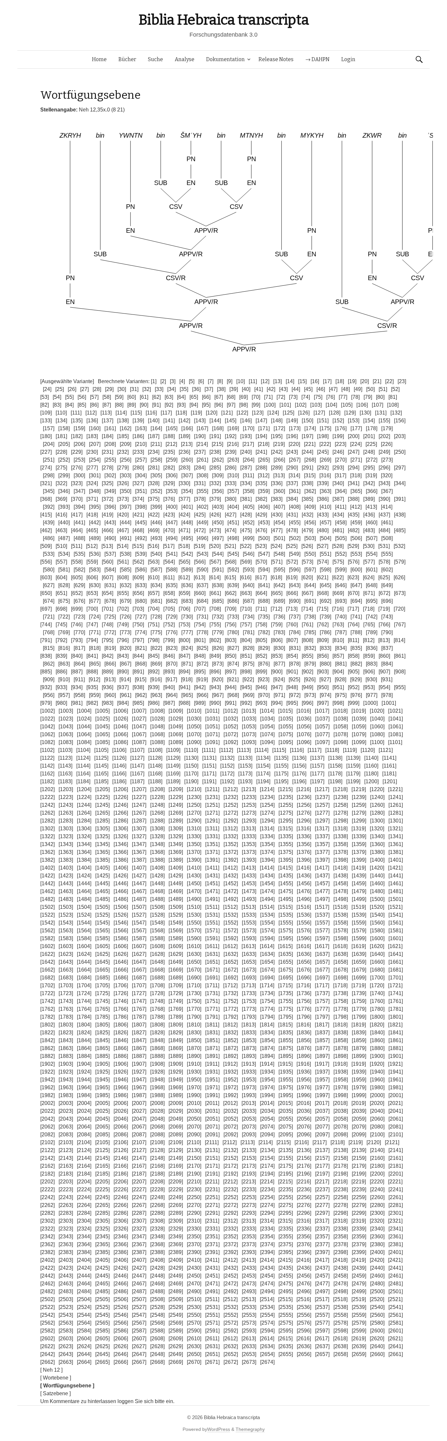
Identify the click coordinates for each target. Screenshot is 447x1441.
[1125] (101, 758)
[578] (384, 562)
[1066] (121, 734)
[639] (233, 585)
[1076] (304, 734)
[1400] (377, 860)
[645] (325, 585)
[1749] (176, 1001)
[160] (94, 428)
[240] (246, 452)
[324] (92, 483)
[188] (169, 436)
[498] (233, 538)
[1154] (263, 766)
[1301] (395, 820)
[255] (110, 460)
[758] (261, 624)
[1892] (231, 1056)
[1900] (377, 1056)
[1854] (267, 1040)
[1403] (66, 868)
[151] (323, 420)
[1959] (359, 1079)
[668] (323, 593)
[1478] (340, 891)
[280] (138, 467)
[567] (215, 562)
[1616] (303, 946)
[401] (187, 507)
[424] (184, 514)
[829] (264, 648)
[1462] (47, 891)
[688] (264, 601)
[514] (122, 546)
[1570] (194, 930)
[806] (276, 640)
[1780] (377, 1009)
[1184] (83, 781)
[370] (76, 499)
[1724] (84, 993)
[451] (233, 522)
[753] (184, 624)
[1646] (121, 962)
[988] (184, 703)
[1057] (322, 726)
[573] (307, 562)
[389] (369, 499)
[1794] (267, 1017)
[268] (310, 460)
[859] (369, 656)
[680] (141, 601)
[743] (387, 616)
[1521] (395, 907)
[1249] (176, 805)
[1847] (139, 1040)
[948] (292, 687)
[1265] (102, 813)
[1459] (359, 883)
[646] (341, 585)
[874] (233, 664)
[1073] (249, 734)
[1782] (47, 1017)
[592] (233, 569)
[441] (79, 522)
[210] (141, 444)
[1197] (317, 781)
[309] (218, 475)
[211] (156, 444)
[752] (169, 624)
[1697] (322, 977)
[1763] (66, 1009)
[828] (248, 648)
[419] (107, 514)
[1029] (176, 718)
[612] (184, 577)
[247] (353, 452)
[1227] (139, 797)
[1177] (317, 773)
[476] (261, 530)
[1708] (157, 985)
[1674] (267, 970)
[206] (79, 444)
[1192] (227, 781)
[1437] (322, 875)
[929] (356, 679)
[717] (353, 609)
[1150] (191, 766)
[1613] (248, 946)
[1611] (212, 946)
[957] (64, 695)
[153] (353, 420)
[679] (125, 601)
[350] (125, 491)
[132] (396, 412)
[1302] (47, 828)
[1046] (121, 726)
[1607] (139, 946)
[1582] (47, 938)
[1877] (322, 1048)
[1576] (304, 930)
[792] (61, 640)
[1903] (66, 1064)
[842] (107, 656)
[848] (200, 656)
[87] (106, 405)
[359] (264, 491)
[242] (276, 452)
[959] (94, 695)
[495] (187, 538)
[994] (276, 703)
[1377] (322, 852)
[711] (261, 609)
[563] (153, 562)
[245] (323, 452)
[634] (156, 585)
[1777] (322, 1009)
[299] (64, 475)
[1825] (102, 1032)
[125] (288, 412)
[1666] (121, 970)
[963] (156, 695)
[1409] (176, 868)
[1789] (176, 1017)
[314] (294, 475)
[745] (61, 624)
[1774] (267, 1009)
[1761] (395, 1001)
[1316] (303, 828)
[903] (323, 671)
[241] (261, 452)
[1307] (139, 828)
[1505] (102, 907)
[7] (210, 381)
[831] (294, 648)
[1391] (212, 860)
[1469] (176, 891)
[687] (248, 601)
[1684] (84, 977)
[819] (110, 648)
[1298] (340, 820)
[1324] (84, 836)
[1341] (395, 836)
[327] (138, 483)
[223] (340, 444)
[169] (233, 428)
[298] (48, 475)
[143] (200, 420)
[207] (94, 444)
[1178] (335, 773)
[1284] (84, 820)
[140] (153, 420)
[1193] (245, 781)
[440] (64, 522)
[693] (341, 601)
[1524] (84, 915)
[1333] (249, 836)
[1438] (340, 875)
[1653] (249, 962)
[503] (310, 538)
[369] (61, 499)
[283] (184, 467)
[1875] (285, 1048)
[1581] (395, 930)
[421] (138, 514)
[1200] (371, 781)
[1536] (304, 915)
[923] (263, 679)
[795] (107, 640)
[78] (355, 397)
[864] (79, 664)
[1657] (322, 962)
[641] (264, 585)
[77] (343, 397)
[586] (141, 569)
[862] (48, 664)
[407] (279, 507)
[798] (153, 640)
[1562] (47, 930)
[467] (123, 530)
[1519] (358, 907)
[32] (146, 389)
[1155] (281, 766)
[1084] (84, 742)
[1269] (176, 813)
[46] (320, 389)
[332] (215, 483)
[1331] (212, 836)
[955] (399, 687)
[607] (107, 577)
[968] (233, 695)
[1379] (359, 852)
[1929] (176, 1072)
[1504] (84, 907)
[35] (184, 389)
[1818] (340, 1024)
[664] (261, 593)
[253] (79, 460)
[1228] (157, 797)
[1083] (66, 742)
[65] (193, 397)
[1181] (389, 773)
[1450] (194, 883)
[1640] (377, 954)
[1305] (102, 828)
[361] (294, 491)
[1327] (139, 836)
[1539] (359, 915)
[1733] (249, 993)
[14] (290, 381)
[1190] (191, 781)
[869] (156, 664)
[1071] (212, 734)
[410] (325, 507)
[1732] (231, 993)
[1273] (249, 813)
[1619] (358, 946)
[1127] (137, 758)
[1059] (359, 726)
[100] (270, 405)
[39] (233, 389)
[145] (230, 420)
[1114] (261, 750)
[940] (169, 687)
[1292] (231, 820)
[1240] (377, 797)
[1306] (121, 828)
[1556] (304, 922)
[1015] (285, 711)
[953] (369, 687)
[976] (356, 695)
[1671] (212, 970)
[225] (371, 444)
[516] (153, 546)
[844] (138, 656)
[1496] (304, 899)
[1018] (340, 711)
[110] (61, 412)
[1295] (285, 820)
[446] (156, 522)
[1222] (47, 797)
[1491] (212, 899)
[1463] (66, 891)
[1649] (176, 962)
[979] (46, 703)
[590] (202, 569)
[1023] (66, 718)
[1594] (267, 938)
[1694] (267, 977)
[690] (294, 601)
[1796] (304, 1017)
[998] (338, 703)
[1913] (248, 1064)
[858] (353, 656)
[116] (151, 412)
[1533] (249, 915)
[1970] (194, 1087)
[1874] (267, 1048)
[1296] (304, 820)
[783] (279, 632)
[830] (279, 648)
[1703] (66, 985)
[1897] (322, 1056)
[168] (218, 428)
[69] (243, 397)
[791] (46, 640)
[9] (229, 381)
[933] (61, 687)
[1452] (231, 883)
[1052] (231, 726)
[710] (246, 609)
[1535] (285, 915)
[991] (230, 703)
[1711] (212, 985)
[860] (384, 656)
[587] (156, 569)
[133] (46, 420)
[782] (264, 632)
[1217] (322, 789)
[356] (218, 491)
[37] (209, 389)
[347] (79, 491)
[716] (338, 609)
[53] (44, 397)
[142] (184, 420)
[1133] (245, 758)
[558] (76, 562)
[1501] (395, 899)
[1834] (267, 1032)
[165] (171, 428)
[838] (46, 656)
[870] (171, 664)
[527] (322, 546)
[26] (72, 389)
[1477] (322, 891)
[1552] (231, 922)
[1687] (139, 977)
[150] (307, 420)
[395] (94, 507)
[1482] (47, 899)
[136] (92, 420)
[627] (48, 585)
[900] (276, 671)
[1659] (359, 962)
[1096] (304, 742)
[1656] (304, 962)
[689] (279, 601)
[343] (384, 483)
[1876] (304, 1048)
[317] (340, 475)
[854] (292, 656)
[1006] (121, 711)
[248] (369, 452)
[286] (230, 467)
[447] (171, 522)
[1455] (285, 883)
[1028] (157, 718)
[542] (187, 554)
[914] (125, 679)
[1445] (102, 883)
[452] (248, 522)
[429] (261, 514)
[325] (107, 483)
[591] (218, 569)
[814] (399, 640)
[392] (48, 507)
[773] (125, 632)
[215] (217, 444)
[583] (94, 569)
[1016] (303, 711)
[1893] (249, 1056)
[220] (294, 444)
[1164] (83, 773)
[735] (264, 616)
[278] (107, 467)
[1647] (139, 962)
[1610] (194, 946)
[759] (276, 624)
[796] (123, 640)
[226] (386, 444)
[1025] (102, 718)
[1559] (359, 922)
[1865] (102, 1048)
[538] (125, 554)
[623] (353, 577)
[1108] (155, 750)
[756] (230, 624)
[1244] (84, 805)
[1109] (173, 750)
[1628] (157, 954)
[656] (138, 593)
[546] (248, 554)
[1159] (353, 766)
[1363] (66, 852)
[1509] (176, 907)
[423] (169, 514)
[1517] (322, 907)
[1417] (322, 868)
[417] (76, 514)
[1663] (66, 970)
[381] (246, 499)
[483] (369, 530)
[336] (276, 483)
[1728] (157, 993)
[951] (338, 687)
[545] (233, 554)
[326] (123, 483)
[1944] (84, 1079)
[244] (307, 452)
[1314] (267, 828)
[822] (156, 648)
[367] (387, 491)
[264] (248, 460)
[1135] (281, 758)
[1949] (176, 1079)
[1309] (176, 828)
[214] (202, 444)
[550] (310, 554)
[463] (61, 530)
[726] (125, 616)
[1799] (359, 1017)
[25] (59, 389)
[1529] (176, 915)
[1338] (340, 836)
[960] (110, 695)
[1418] (340, 868)
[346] (64, 491)
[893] (169, 671)
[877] (279, 664)
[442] (94, 522)
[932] (46, 687)
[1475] (285, 891)
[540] (156, 554)
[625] (384, 577)
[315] (309, 475)
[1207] (139, 789)
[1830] (194, 1032)
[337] (292, 483)
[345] (48, 491)
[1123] (65, 758)
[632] (125, 585)
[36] (196, 389)
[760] (292, 624)
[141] (169, 420)
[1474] (267, 891)
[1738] (340, 993)
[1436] (304, 875)
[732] (218, 616)
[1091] (212, 742)
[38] (221, 389)
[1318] (340, 828)
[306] (171, 475)
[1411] (212, 868)
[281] (153, 467)
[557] (61, 562)
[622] (338, 577)
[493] (156, 538)
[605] (76, 577)
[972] (294, 695)
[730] (187, 616)
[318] (356, 475)
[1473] (249, 891)
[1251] (212, 805)
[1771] (212, 1009)
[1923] (66, 1072)
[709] (230, 609)
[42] (271, 389)
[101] (285, 405)
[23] (402, 381)
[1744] (84, 1001)
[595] (279, 569)
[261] (202, 460)
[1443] (66, 883)
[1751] (212, 1001)
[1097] (322, 742)
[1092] (231, 742)
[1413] (248, 868)
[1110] (191, 750)
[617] (261, 577)
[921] (233, 679)
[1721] (395, 985)
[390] (384, 499)
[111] (76, 412)
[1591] (212, 938)
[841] (92, 656)
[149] (292, 420)
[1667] (139, 970)
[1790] (194, 1017)
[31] (134, 389)
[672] (384, 593)
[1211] (212, 789)
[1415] (285, 868)
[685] (218, 601)
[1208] (157, 789)
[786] (325, 632)
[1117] (314, 750)
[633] (141, 585)
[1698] (340, 977)
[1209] (176, 789)
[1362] (47, 852)
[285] (215, 467)
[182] (76, 436)
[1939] (359, 1072)
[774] (141, 632)
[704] (153, 609)
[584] (110, 569)
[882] (356, 664)
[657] (153, 593)
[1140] (371, 758)
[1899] (359, 1056)
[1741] (395, 993)
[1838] (340, 1032)
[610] (153, 577)
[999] (353, 703)
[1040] (377, 718)
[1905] (102, 1064)
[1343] (66, 844)
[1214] (267, 789)
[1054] (267, 726)
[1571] (212, 930)
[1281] (395, 813)
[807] (292, 640)
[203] (399, 436)
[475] (246, 530)
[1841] (395, 1032)
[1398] (340, 860)
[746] (76, 624)
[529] (353, 546)
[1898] (340, 1056)
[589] (187, 569)
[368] (46, 499)
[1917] (322, 1064)
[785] (310, 632)
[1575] (285, 930)
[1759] (359, 1001)
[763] (338, 624)
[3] (172, 381)
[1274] (267, 813)
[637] (202, 585)
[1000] (370, 703)
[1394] (267, 860)
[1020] (377, 711)
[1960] (377, 1079)
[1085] (102, 742)
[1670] (194, 970)
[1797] (322, 1017)
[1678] (340, 970)
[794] (92, 640)
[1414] (267, 868)
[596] (294, 569)
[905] (353, 671)
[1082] (47, 742)
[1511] (212, 907)
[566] (200, 562)
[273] (387, 460)
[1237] (322, 797)
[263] (233, 460)
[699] (76, 609)
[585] (125, 569)
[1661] (395, 962)
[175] (325, 428)
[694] (356, 601)
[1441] (395, 875)
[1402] (47, 868)
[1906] (121, 1064)
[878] (294, 664)
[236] (184, 452)
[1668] (157, 970)
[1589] (176, 938)
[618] (276, 577)
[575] (338, 562)
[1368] (157, 852)
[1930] (194, 1072)
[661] (215, 593)
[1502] (47, 907)
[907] (384, 671)
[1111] (208, 750)
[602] (387, 569)
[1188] (155, 781)
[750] (138, 624)
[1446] (121, 883)
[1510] (194, 907)
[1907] (139, 1064)
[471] (184, 530)
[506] (356, 538)
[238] (215, 452)
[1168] (155, 773)
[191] (215, 436)
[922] (248, 679)
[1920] (377, 1064)
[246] (338, 452)
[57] (94, 397)
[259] (171, 460)
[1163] (65, 773)
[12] (265, 381)
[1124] (83, 758)
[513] (107, 546)
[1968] (157, 1087)
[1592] (231, 938)
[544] (218, 554)
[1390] (194, 860)
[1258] (340, 805)
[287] (246, 467)
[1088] (157, 742)
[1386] (121, 860)
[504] (325, 538)
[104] (331, 405)
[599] (341, 569)
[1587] (139, 938)
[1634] (267, 954)
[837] (387, 648)
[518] (184, 546)
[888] (92, 671)
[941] (184, 687)
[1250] (194, 805)
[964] (171, 695)
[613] (199, 577)
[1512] (230, 907)
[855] (307, 656)
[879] (310, 664)
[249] (384, 452)
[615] (230, 577)
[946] (261, 687)
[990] (215, 703)
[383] (276, 499)
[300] (79, 475)
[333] (230, 483)
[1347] (139, 844)
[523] (261, 546)
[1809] (176, 1024)
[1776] (304, 1009)
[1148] (155, 766)
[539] (141, 554)
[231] (107, 452)
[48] (345, 389)
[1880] (377, 1048)
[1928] (157, 1072)
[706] (184, 609)
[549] (294, 554)
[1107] (137, 750)
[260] (187, 460)
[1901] (395, 1056)
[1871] (212, 1048)
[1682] (47, 977)
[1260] (377, 805)
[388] (353, 499)
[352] (156, 491)
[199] (338, 436)
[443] (110, 522)
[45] (308, 389)
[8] (220, 381)
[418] (92, 514)
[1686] (121, 977)
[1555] (285, 922)
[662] (230, 593)
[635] (171, 585)
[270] (341, 460)
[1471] (212, 891)
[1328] (157, 836)
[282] (169, 467)
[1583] (66, 938)
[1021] (395, 711)
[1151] (209, 766)
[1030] (194, 718)
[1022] (47, 718)
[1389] (176, 860)
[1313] (248, 828)
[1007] (139, 711)
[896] (215, 671)
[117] (166, 412)
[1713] (248, 985)
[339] (323, 483)
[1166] (119, 773)
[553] (356, 554)
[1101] (395, 742)
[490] (110, 538)
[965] (187, 695)
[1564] (84, 930)
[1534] (267, 915)
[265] (264, 460)
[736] (279, 616)
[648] (371, 585)
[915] (140, 679)
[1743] (66, 1001)
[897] (230, 671)
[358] (248, 491)
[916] (156, 679)
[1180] (371, 773)
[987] (169, 703)
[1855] (285, 1040)
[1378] (340, 852)
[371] (92, 499)
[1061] (395, 726)
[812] (368, 640)
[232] (123, 452)
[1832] (231, 1032)
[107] (377, 405)
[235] (169, 452)
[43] (283, 389)
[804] (246, 640)
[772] (110, 632)
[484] (384, 530)
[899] (261, 671)
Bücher (127, 59)
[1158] (335, 766)
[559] (92, 562)
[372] (107, 499)
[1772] (231, 1009)
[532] (399, 546)
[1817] (322, 1024)
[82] (44, 405)
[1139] (353, 758)
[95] (206, 405)
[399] (156, 507)
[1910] (194, 1064)
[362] (310, 491)
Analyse (184, 59)
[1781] (395, 1009)
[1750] (194, 1001)
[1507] (139, 907)
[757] (246, 624)
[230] (92, 452)
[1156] (299, 766)
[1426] (121, 875)
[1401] (395, 860)
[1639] (359, 954)
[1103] (65, 750)
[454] (279, 522)
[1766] (121, 1009)
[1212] (230, 789)
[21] (377, 381)
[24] (47, 389)
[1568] (157, 930)
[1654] (267, 962)
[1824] (84, 1032)
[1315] (285, 828)
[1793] (249, 1017)
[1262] (47, 813)
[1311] (212, 828)
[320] (386, 475)
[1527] (139, 915)
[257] (141, 460)
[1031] (212, 718)
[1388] (157, 860)
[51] (383, 389)
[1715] (285, 985)
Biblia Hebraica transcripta (223, 19)
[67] (218, 397)
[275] (61, 467)
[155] (384, 420)
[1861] (395, 1040)
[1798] (340, 1017)
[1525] (102, 915)
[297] (399, 467)
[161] (110, 428)
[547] (264, 554)
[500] (264, 538)
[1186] (119, 781)
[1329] (176, 836)
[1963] (66, 1087)
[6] (201, 381)
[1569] (176, 930)
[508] (387, 538)
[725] (110, 616)
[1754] (267, 1001)
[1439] (359, 875)
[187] (153, 436)
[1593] (249, 938)
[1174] (263, 773)
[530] (368, 546)
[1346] (121, 844)
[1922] (47, 1072)
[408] (294, 507)
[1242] (47, 805)
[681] (156, 601)
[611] (168, 577)
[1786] (121, 1017)
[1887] (139, 1056)
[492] (141, 538)
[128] (334, 412)
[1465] (102, 891)
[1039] (359, 718)
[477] (276, 530)
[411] (340, 507)
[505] (341, 538)
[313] (279, 475)
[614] (215, 577)
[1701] (395, 977)
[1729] (176, 993)
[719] (384, 609)
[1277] (322, 813)
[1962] (47, 1087)
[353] (171, 491)
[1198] (335, 781)
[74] (305, 397)
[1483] (66, 899)
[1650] (194, 962)
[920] (217, 679)
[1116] (297, 750)
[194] (261, 436)
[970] (264, 695)
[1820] (377, 1024)
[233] (138, 452)
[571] (276, 562)
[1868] (157, 1048)
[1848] (157, 1040)
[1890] (194, 1056)
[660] (200, 593)
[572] (292, 562)
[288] (261, 467)
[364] (341, 491)
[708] (215, 609)
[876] (264, 664)
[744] (46, 624)
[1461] (395, 883)
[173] (294, 428)
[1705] (102, 985)
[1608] (157, 946)
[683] (187, 601)
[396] (110, 507)
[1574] (267, 930)
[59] (119, 397)
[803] (230, 640)
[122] (242, 412)
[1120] (368, 750)
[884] (387, 664)
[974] (325, 695)
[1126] (119, 758)
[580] (48, 569)
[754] (200, 624)
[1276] (304, 813)
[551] (325, 554)
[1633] (249, 954)
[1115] (279, 750)
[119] (196, 412)
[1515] (285, 907)
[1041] (395, 718)
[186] (138, 436)
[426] (215, 514)
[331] (200, 483)
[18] (339, 381)
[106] (362, 405)
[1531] (212, 915)
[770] (79, 632)
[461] (387, 522)
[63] (169, 397)
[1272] (231, 813)
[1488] (157, 899)
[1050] (194, 726)
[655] (123, 593)
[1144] (83, 766)
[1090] (194, 742)
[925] (294, 679)
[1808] (157, 1024)
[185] (123, 436)
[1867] (139, 1048)
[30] (121, 389)
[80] (380, 397)
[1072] (231, 734)
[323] (76, 483)
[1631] (212, 954)
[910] (64, 679)
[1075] (285, 734)
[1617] (322, 946)
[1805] (102, 1024)
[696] (387, 601)
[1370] (194, 852)
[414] (386, 507)
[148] (276, 420)
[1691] (212, 977)
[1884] (84, 1056)
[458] (341, 522)
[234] (153, 452)
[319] (371, 475)
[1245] (102, 805)
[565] (184, 562)
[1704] (84, 985)
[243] (292, 452)
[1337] (322, 836)
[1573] (249, 930)
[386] (323, 499)
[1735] (285, 993)
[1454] (267, 883)
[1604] (84, 946)
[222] (325, 444)
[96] (218, 405)
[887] (76, 671)
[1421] (395, 868)
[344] (399, 483)
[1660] (377, 962)
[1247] (139, 805)
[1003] (66, 711)
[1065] (102, 734)
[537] (110, 554)
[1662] (47, 970)
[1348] (157, 844)
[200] (353, 436)
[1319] (358, 828)
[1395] (285, 860)
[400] (171, 507)
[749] (123, 624)
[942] (200, 687)
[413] (371, 507)
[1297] (322, 820)
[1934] (267, 1072)
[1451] (212, 883)
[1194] (263, 781)
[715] (322, 609)
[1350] (194, 844)
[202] (384, 436)
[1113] (244, 750)
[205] (64, 444)
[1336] (304, 836)
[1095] (285, 742)
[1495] (285, 899)
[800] (184, 640)
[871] (187, 664)
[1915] (285, 1064)
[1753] (249, 1001)
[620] (307, 577)
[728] (156, 616)
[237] (200, 452)
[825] (202, 648)
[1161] (389, 766)
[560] (107, 562)
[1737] (322, 993)
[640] (248, 585)
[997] (323, 703)
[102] (300, 405)
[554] (371, 554)
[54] (57, 397)
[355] (202, 491)
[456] (310, 522)
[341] (353, 483)
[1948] (157, 1079)
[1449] (176, 883)
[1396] (304, 860)
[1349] (176, 844)
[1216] (303, 789)
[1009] (176, 711)
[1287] (139, 820)
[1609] (176, 946)
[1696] (304, 977)
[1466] (121, 891)
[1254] (267, 805)
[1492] (231, 899)
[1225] (102, 797)
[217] (248, 444)
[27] (84, 389)
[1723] (66, 993)
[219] (279, 444)
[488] (79, 538)
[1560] (377, 922)
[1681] (395, 970)
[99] (256, 405)
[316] (325, 475)
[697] (46, 609)
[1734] (267, 993)
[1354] (267, 844)
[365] (356, 491)
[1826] (121, 1032)
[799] (169, 640)
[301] (94, 475)
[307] (187, 475)
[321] (46, 483)
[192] (230, 436)
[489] (94, 538)
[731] (202, 616)
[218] (263, 444)
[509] (46, 546)
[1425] (102, 875)
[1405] (102, 868)
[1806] (121, 1024)
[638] (218, 585)
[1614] (267, 946)
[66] (206, 397)
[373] (123, 499)
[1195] (281, 781)
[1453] (249, 883)
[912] (94, 679)
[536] (94, 554)
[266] (279, 460)
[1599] (359, 938)
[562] (138, 562)
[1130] (191, 758)
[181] (61, 436)
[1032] (231, 718)
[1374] (267, 852)
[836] (371, 648)
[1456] (304, 883)
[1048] (157, 726)
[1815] (285, 1024)
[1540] (377, 915)
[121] (227, 412)
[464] (76, 530)
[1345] (102, 844)
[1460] (377, 883)
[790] (387, 632)
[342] (369, 483)
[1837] (322, 1032)
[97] (231, 405)
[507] (371, 538)
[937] (123, 687)
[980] (61, 703)
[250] (399, 452)
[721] (48, 616)
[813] (384, 640)
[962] (141, 695)
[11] (253, 381)
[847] (184, 656)
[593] (248, 569)
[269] (325, 460)
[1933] (249, 1072)
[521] (230, 546)
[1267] (139, 813)
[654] (107, 593)
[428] (246, 514)
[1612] (230, 946)
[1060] (377, 726)
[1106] (119, 750)
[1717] (322, 985)
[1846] (121, 1040)
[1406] (121, 868)
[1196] (299, 781)
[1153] (245, 766)
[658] (169, 593)
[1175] (281, 773)
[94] (193, 405)
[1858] (340, 1040)
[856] (323, 656)
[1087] (139, 742)
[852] (261, 656)
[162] (125, 428)
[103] (316, 405)
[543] (202, 554)
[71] (268, 397)
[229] (76, 452)
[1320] (377, 828)
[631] (110, 585)
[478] (292, 530)
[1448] (157, 883)
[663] (246, 593)
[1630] (194, 954)
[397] (125, 507)
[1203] (66, 789)
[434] (338, 514)
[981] (76, 703)
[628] (64, 585)
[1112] (226, 750)
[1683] (66, 977)
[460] (371, 522)
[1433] (249, 875)
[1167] (137, 773)
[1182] (47, 781)
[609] (138, 577)
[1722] (47, 993)
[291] (307, 467)
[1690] (194, 977)
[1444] (84, 883)
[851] (246, 656)
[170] (248, 428)
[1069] (176, 734)
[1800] (377, 1017)
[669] (338, 593)
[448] (187, 522)
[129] (350, 412)
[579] (399, 562)
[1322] (47, 836)
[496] (202, 538)
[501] (279, 538)
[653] (92, 593)
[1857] (322, 1040)
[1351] (212, 844)
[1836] (304, 1032)
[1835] (285, 1032)
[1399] (359, 860)
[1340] (377, 836)
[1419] (358, 868)
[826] (218, 648)
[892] (153, 671)
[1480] (377, 891)
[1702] (47, 985)
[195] (276, 436)
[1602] (47, 946)
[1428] (157, 875)
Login (348, 59)
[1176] (299, 773)
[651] (61, 593)
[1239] (359, 797)
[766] (384, 624)
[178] (371, 428)
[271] (356, 460)
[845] (153, 656)
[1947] (139, 1079)
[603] (46, 577)
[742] (371, 616)
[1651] (212, 962)
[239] (230, 452)
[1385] (102, 860)
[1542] (47, 922)
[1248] (157, 805)
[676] (79, 601)
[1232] (231, 797)
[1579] (359, 930)
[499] (248, 538)
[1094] (267, 742)
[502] (294, 538)
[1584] (84, 938)
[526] (307, 546)
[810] (338, 640)
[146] (246, 420)
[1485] (102, 899)
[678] (110, 601)
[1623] (66, 954)
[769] (64, 632)
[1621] (395, 946)
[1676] (304, 970)
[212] (171, 444)
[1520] (377, 907)
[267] (294, 460)
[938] (138, 687)
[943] (215, 687)
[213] (186, 444)
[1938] (340, 1072)
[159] (79, 428)
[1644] (84, 962)
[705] (169, 609)
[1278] (340, 813)
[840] (76, 656)
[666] (292, 593)
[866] (110, 664)
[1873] (249, 1048)
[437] (384, 514)
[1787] (139, 1017)
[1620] (377, 946)
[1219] (358, 789)
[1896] (304, 1056)
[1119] (350, 750)
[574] (323, 562)
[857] (338, 656)
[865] (94, 664)
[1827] (139, 1032)
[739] (325, 616)
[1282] (47, 820)
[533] (48, 554)
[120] (211, 412)
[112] (91, 412)
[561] (123, 562)
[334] (246, 483)
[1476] (304, 891)
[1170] (191, 773)
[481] (338, 530)
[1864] (84, 1048)
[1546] (121, 922)
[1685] (102, 977)
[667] (307, 593)
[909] (48, 679)
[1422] (47, 875)
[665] (276, 593)
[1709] (176, 985)
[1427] (139, 875)
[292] (323, 467)
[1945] (102, 1079)
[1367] (139, 852)
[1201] (390, 781)
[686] (233, 601)
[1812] (230, 1024)
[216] (233, 444)
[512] (92, 546)
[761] (307, 624)
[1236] (304, 797)
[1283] (66, 820)
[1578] (340, 930)
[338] (307, 483)
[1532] (231, 915)
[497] (218, 538)
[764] (353, 624)
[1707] (139, 985)
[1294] (267, 820)
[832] (310, 648)
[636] (187, 585)
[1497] (322, 899)
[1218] (340, 789)
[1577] (322, 930)
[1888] (157, 1056)
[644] (310, 585)
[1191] (209, 781)
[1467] (139, 891)
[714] (307, 609)
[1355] (285, 844)
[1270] (194, 813)
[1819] (358, 1024)
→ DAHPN (317, 59)
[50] (370, 389)
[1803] (66, 1024)
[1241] (395, 797)
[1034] (267, 718)
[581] (64, 569)
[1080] (377, 734)
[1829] (176, 1032)
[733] (233, 616)
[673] (399, 593)
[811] (353, 640)
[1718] (340, 985)
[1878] (340, 1048)
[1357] (322, 844)
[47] (333, 389)
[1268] (157, 813)
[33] (159, 389)
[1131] (209, 758)
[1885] (102, 1056)
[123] (257, 412)
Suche (155, 59)
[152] (338, 420)
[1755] (285, 1001)
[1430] (194, 875)
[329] (169, 483)
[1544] (84, 922)
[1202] (47, 789)
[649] (387, 585)
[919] (202, 679)
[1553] (249, 922)
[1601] (395, 938)
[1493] (249, 899)
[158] (64, 428)
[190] (200, 436)
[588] (171, 569)
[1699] (359, 977)
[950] (323, 687)
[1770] (194, 1009)
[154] (369, 420)
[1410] (194, 868)
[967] (218, 695)
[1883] (66, 1056)
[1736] (304, 993)
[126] (304, 412)
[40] (246, 389)
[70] (256, 397)
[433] (323, 514)
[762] (323, 624)
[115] (136, 412)
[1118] (332, 750)
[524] (276, 546)
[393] (64, 507)
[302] (110, 475)
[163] (141, 428)
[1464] (84, 891)
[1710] (194, 985)
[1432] (231, 875)
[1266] (121, 813)
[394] (79, 507)
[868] (141, 664)
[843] (123, 656)
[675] (64, 601)
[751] (153, 624)
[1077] (322, 734)
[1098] (340, 742)
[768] (48, 632)
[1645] (102, 962)
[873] (218, 664)
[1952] (231, 1079)
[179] (387, 428)
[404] (233, 507)
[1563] (66, 930)
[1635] (285, 954)
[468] (138, 530)
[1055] (285, 726)
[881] (341, 664)
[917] (171, 679)
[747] (92, 624)
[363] (325, 491)
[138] (123, 420)
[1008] (157, 711)
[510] (61, 546)
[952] (353, 687)
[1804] (84, 1024)
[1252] (231, 805)
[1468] (157, 891)
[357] (233, 491)
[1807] (139, 1024)
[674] (48, 601)
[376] (169, 499)
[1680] (377, 970)
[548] (279, 554)
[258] (156, 460)
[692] (325, 601)
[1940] (377, 1072)
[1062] (47, 734)
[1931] (212, 1072)
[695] (371, 601)
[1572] (231, 930)
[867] (125, 664)
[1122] (47, 758)
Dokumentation (225, 59)
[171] (264, 428)
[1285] (102, 820)
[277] (92, 467)
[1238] (340, 797)
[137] (107, 420)
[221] (309, 444)
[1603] (66, 946)
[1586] (121, 938)
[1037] (322, 718)
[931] (386, 679)
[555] (387, 554)
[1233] (249, 797)
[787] (341, 632)
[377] (184, 499)
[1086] (121, 742)
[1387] (139, 860)
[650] (46, 593)
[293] (338, 467)
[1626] (121, 954)
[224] (356, 444)
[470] (169, 530)
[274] (46, 467)
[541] (171, 554)
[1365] (102, 852)
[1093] (249, 742)
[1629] (176, 954)
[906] (369, 671)
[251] (48, 460)
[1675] (285, 970)
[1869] (176, 1048)
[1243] (66, 805)
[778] (202, 632)
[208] (110, 444)
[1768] (157, 1009)
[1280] (377, 813)
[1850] (194, 1040)
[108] (393, 405)
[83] (57, 405)
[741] (356, 616)
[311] (248, 475)
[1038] (340, 718)
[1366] (121, 852)
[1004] (84, 711)
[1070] (194, 734)
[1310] (194, 828)
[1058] (340, 726)
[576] (353, 562)
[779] (218, 632)
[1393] (249, 860)
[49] (358, 389)
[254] (94, 460)
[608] (123, 577)
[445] (141, 522)
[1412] (230, 868)
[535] (79, 554)
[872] (202, 664)
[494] (171, 538)
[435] (353, 514)
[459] (356, 522)
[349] (110, 491)
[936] (107, 687)
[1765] (102, 1009)
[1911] (212, 1064)
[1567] (139, 930)
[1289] (176, 820)
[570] (261, 562)
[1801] (395, 1017)
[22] (389, 381)
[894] (184, 671)
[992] (246, 703)
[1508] (157, 907)
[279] (123, 467)
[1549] (176, 922)
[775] (156, 632)
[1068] (157, 734)
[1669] (176, 970)
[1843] (66, 1040)
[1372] (231, 852)
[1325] (102, 836)
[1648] (157, 962)
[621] (322, 577)
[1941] (395, 1072)
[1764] (84, 1009)
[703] (138, 609)
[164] (156, 428)
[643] (294, 585)
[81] (392, 397)
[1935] (285, 1072)
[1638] (340, 954)
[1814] (267, 1024)
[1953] (249, 1079)
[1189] (173, 781)
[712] (276, 609)
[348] (94, 491)
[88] (119, 405)
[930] (371, 679)
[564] (169, 562)
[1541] (395, 915)
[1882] (47, 1056)
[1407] (139, 868)
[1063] (66, 734)
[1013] (248, 711)
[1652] (231, 962)
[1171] (209, 773)
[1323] (66, 836)
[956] (48, 695)
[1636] (304, 954)
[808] (307, 640)
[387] (338, 499)
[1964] (84, 1087)
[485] (399, 530)
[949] (307, 687)
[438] (399, 514)
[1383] (66, 860)
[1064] (84, 734)
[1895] (285, 1056)
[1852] (231, 1040)
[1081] (395, 734)
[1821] (395, 1024)
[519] (199, 546)
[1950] (194, 1079)
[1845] (102, 1040)
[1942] (47, 1079)
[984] (123, 703)
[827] (233, 648)
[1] (153, 381)
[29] (109, 389)
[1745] (102, 1001)
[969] (248, 695)
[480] (323, 530)
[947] (276, 687)
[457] (325, 522)
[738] (310, 616)
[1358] (340, 844)
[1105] (101, 750)
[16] (315, 381)
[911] (79, 679)
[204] (48, 444)
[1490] (194, 899)
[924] (279, 679)
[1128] (155, 758)
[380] (230, 499)
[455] (294, 522)
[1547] (139, 922)
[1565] (102, 930)
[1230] (194, 797)
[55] (69, 397)
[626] (399, 577)
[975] (341, 695)
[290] (292, 467)
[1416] (303, 868)
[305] (156, 475)
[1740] (377, 993)
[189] (184, 436)
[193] (246, 436)
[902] (307, 671)
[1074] (267, 734)
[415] (46, 514)
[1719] (358, 985)
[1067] (139, 734)
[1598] (340, 938)
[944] (230, 687)
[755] (215, 624)
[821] (141, 648)
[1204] (84, 789)
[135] (76, 420)
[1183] (65, 781)
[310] (233, 475)
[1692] (231, 977)
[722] (64, 616)
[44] (296, 389)
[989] (200, 703)
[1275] (285, 813)
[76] (330, 397)
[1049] (176, 726)
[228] (61, 452)
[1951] (212, 1079)
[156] (399, 420)
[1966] (121, 1087)
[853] (276, 656)
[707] (200, 609)
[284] (200, 467)
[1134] (263, 758)
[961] (125, 695)
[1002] (47, 711)
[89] (131, 405)
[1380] (377, 852)
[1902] (47, 1064)
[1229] (176, 797)
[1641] (395, 954)
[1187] (137, 781)
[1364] (84, 852)
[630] (94, 585)
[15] (302, 381)
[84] (69, 405)
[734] (248, 616)
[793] (76, 640)
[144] (215, 420)
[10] (240, 381)
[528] (338, 546)
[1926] (121, 1072)
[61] (144, 397)
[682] (171, 601)
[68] (231, 397)
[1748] (157, 1001)
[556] (46, 562)
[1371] (212, 852)
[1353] (249, 844)
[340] (338, 483)
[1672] (231, 970)
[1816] (303, 1024)
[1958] (340, 1079)
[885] (46, 671)
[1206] (121, 789)
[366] (371, 491)
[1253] (249, 805)
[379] (215, 499)
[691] (310, 601)
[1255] (285, 805)
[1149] (173, 766)
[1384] (84, 860)
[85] (82, 405)
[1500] (377, 899)
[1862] (47, 1048)
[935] (92, 687)
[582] (79, 569)
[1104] (83, 750)
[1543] (66, 922)
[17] (327, 381)
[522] (245, 546)
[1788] (157, 1017)
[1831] (212, 1032)
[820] (125, 648)
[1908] (157, 1064)
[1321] (395, 828)
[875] (248, 664)
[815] (48, 648)
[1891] (212, 1056)
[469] (153, 530)
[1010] (194, 711)
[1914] (267, 1064)
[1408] (157, 868)
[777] (187, 632)
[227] (46, 452)
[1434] (267, 875)
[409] (310, 507)
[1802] (47, 1024)
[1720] (377, 985)
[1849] (176, 1040)
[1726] (121, 993)
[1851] (212, 1040)
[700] (92, 609)
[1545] (102, 922)
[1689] (176, 977)
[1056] (304, 726)
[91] (156, 405)
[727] (141, 616)
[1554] (267, 922)
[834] (341, 648)
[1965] (102, 1087)
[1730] (194, 993)
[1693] (249, 977)
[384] (292, 499)
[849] (215, 656)
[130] (365, 412)
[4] (182, 381)
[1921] (395, 1064)
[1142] (47, 766)
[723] (79, 616)
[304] (141, 475)
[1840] (377, 1032)
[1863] (66, 1048)
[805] (261, 640)
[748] (107, 624)
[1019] (358, 711)
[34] (171, 389)
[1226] (121, 797)
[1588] (157, 938)
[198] (323, 436)
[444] (125, 522)
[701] (107, 609)
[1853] (249, 1040)
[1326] (121, 836)
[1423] (66, 875)
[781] (248, 632)
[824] (187, 648)
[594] (264, 569)
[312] (263, 475)
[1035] (285, 718)
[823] (171, 648)
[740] (341, 616)
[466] (107, 530)
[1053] (249, 726)
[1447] (139, 883)
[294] (353, 467)
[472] (200, 530)
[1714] (267, 985)
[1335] (285, 836)
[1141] (389, 758)
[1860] (377, 1040)
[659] (184, 593)
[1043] (66, 726)
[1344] (84, 844)
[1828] (157, 1032)
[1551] (212, 922)
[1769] (176, 1009)
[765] (369, 624)
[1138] (335, 758)
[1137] (317, 758)
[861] (399, 656)
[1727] (139, 993)
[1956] (304, 1079)
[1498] (340, 899)
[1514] (267, 907)
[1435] (285, 875)
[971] (279, 695)
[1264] (84, 813)
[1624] (84, 954)
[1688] (157, 977)
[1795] (285, 1017)
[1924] (84, 1072)
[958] (79, 695)
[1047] (139, 726)
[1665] (102, 970)
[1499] (359, 899)
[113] (106, 412)
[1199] (353, 781)
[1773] (249, 1009)
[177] (356, 428)
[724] (94, 616)
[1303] (66, 828)
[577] (369, 562)
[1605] (102, 946)
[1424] (84, 875)
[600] (356, 569)
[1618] (340, 946)
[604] (61, 577)
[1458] (340, 883)
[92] (169, 405)
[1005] (102, 711)
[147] (261, 420)
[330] (184, 483)
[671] (369, 593)
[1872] (231, 1048)
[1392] (231, 860)
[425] (200, 514)
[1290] (194, 820)
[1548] (157, 922)
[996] (307, 703)
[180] (46, 436)
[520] (215, 546)
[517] (168, 546)
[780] (233, 632)
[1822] (47, 1032)
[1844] (84, 1040)
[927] (325, 679)
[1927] (139, 1072)
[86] (94, 405)
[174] (310, 428)
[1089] (176, 742)
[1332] (231, 836)
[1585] (102, 938)
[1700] (377, 977)
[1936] (304, 1072)
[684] (202, 601)
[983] (107, 703)
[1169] (173, 773)
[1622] (47, 954)
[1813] (248, 1024)
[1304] (84, 828)
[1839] (359, 1032)
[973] (310, 695)
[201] (369, 436)
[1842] (47, 1040)
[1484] (84, 899)
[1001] (389, 703)
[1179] (353, 773)
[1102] (47, 750)
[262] (218, 460)
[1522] (47, 915)
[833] (325, 648)
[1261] (395, 805)
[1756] (304, 1001)
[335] (261, 483)
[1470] (194, 891)
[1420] (377, 868)
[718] (368, 609)
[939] (153, 687)
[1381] (395, 852)
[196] (292, 436)
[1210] (194, 789)
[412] (356, 507)
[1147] (137, 766)
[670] (353, 593)
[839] (61, 656)
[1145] (101, 766)
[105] (346, 405)
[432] (307, 514)
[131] (380, 412)
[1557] (322, 922)
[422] (153, 514)
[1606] (121, 946)
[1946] (121, 1079)
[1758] (340, 1001)
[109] (46, 412)
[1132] (227, 758)
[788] (356, 632)
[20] (364, 381)
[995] (292, 703)
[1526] (121, 915)
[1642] (47, 962)
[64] (181, 397)
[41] (258, 389)
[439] (48, 522)
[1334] (267, 836)
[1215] (285, 789)
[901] (292, 671)
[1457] (322, 883)
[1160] (371, 766)
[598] (325, 569)
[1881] (395, 1048)
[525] (291, 546)
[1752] (231, 1001)
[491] (125, 538)
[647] (356, 585)
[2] (163, 381)
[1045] (102, 726)
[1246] (121, 805)
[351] (141, 491)
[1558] (340, 922)
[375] (153, 499)
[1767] (139, 1009)
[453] (264, 522)
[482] (353, 530)
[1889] (176, 1056)
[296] (384, 467)
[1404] (84, 868)
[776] (171, 632)
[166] (187, 428)
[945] (246, 687)
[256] (125, 460)
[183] (92, 436)
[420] (123, 514)
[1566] (121, 930)
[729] (171, 616)
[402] (202, 507)
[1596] (304, 938)
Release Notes (276, 59)
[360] (279, 491)
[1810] (194, 1024)
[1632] (231, 954)
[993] (261, 703)
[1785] (102, 1017)
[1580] (377, 930)
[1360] (377, 844)
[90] (144, 405)
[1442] (47, 883)
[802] (215, 640)
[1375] (285, 852)
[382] (261, 499)
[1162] (47, 773)
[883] (371, 664)
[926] (309, 679)
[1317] (322, 828)
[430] (276, 514)
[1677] (322, 970)
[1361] (395, 844)
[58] (106, 397)
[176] (341, 428)
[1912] (230, 1064)
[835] (356, 648)
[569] (246, 562)
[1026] (121, 718)
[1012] (230, 711)
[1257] (322, 805)
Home (99, 59)
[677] (94, 601)
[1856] (304, 1040)
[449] (202, 522)
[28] (97, 389)
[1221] (395, 789)
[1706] (121, 985)
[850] (230, 656)
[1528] (157, 915)
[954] (384, 687)
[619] (291, 577)
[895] (200, 671)
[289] (276, 467)
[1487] (139, 899)
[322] (61, 483)
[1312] (230, 828)
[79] (368, 397)
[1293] (249, 820)
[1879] (359, 1048)
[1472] (231, 891)
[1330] (194, 836)
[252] (64, 460)
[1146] (119, 766)
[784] (294, 632)
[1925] (102, 1072)
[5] (191, 381)
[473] (215, 530)
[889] (107, 671)
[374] (138, 499)
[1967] (139, 1087)
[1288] (157, 820)
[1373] (249, 852)
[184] (107, 436)
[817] (79, 648)
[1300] (377, 820)
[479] (307, 530)
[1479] (359, 891)
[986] (153, 703)
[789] (371, 632)
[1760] (377, 1001)
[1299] (359, 820)
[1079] (359, 734)
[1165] (101, 773)
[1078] (340, 734)
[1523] (66, 915)
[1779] (359, 1009)
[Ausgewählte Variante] (67, 381)
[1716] (303, 985)
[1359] (359, 844)
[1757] (322, 1001)
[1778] (340, 1009)
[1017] (322, 711)
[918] (186, 679)
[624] (368, 577)
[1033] (249, 718)
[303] (125, 475)
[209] (125, 444)
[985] (138, 703)
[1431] (212, 875)
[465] (92, 530)
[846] (169, 656)
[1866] (121, 1048)
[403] (218, 507)
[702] (123, 609)
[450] (218, 522)
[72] (281, 397)
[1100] (377, 742)
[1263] (66, 813)
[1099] (359, 742)
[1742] (47, 1001)
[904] (338, 671)
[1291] (212, 820)
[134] (61, 420)
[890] (123, 671)
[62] (156, 397)
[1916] (303, 1064)
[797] (138, 640)
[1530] (194, 915)
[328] (153, 483)
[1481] (395, 891)
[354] (187, 491)
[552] (341, 554)
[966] (202, 695)
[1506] (121, 907)
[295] (369, 467)
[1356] (304, 844)
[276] (76, 467)
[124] (273, 412)
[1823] (66, 1032)
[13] (277, 381)
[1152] (227, 766)
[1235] (285, 797)
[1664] (84, 970)
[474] (230, 530)
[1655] (285, 962)
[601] (371, 569)
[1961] (395, 1079)
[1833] (249, 1032)
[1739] (359, 993)
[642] (279, 585)
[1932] (231, 1072)
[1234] (267, 797)
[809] (323, 640)
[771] (94, 632)
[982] (92, 703)
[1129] (173, 758)
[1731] (212, 993)
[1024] (84, 718)
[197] (307, 436)
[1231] (212, 797)
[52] (395, 389)
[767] (399, 624)
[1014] (267, 711)
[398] (141, 507)
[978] (387, 695)
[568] (230, 562)
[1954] (267, 1079)
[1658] (340, 962)
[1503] (66, 907)
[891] (138, 671)
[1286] (121, 820)
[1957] (322, 1079)
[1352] (231, 844)
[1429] (176, 875)
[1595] (285, 938)
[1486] (121, 899)
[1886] (121, 1056)
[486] (48, 538)
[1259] (359, 805)
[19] (352, 381)
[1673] (249, 970)
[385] (307, 499)
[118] (181, 412)
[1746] (121, 1001)
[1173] (245, 773)
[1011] (212, 711)
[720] (399, 609)
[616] (245, 577)
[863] (64, 664)
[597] (310, 569)
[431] (292, 514)
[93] (181, 405)
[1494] (267, 899)
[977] (371, 695)
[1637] (322, 954)
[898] (246, 671)
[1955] (285, 1079)
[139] (138, 420)
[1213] (248, 789)
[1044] (84, 726)
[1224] (84, 797)
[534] (64, 554)
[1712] (230, 985)
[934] (76, 687)
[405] (248, 507)
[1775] (285, 1009)
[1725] (102, 993)
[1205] (102, 789)
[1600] (377, 938)
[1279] (359, 813)
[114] (121, 412)
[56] (82, 397)
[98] (243, 405)
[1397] (322, 860)
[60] (131, 397)
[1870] (194, 1048)
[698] (61, 609)
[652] (76, 593)
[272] (371, 460)
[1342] (47, 844)
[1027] (139, 718)
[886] (61, 671)
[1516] (303, 907)
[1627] (139, 954)
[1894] (267, 1056)
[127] (319, 412)
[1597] (322, 938)
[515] (138, 546)
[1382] (47, 860)
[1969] (176, 1087)
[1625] (102, 954)
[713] (291, 609)
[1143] (65, 766)
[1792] (231, 1017)
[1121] (386, 750)
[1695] (285, 977)
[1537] (322, 915)
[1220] (377, 789)
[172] (279, 428)
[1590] (194, 938)
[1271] (212, 813)
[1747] (139, 1001)
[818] (94, 648)
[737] (294, 616)
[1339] (359, 836)
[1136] (299, 758)
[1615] (285, 946)
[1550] (194, 922)
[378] (200, 499)
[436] (369, 514)
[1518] (340, 907)
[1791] (212, 1017)
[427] (230, 514)
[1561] (395, 922)
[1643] (66, 962)
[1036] (304, 718)
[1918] (340, 1064)
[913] (110, 679)
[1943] (66, 1079)
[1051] (212, 726)
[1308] (157, 828)
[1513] (248, 907)
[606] (92, 577)
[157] (48, 428)
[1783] (66, 1017)
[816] (64, 648)
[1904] (84, 1064)
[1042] (47, 726)
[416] (61, 514)
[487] (64, 538)
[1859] (359, 1040)
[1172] (227, 773)
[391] (399, 499)
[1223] (66, 797)
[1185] (101, 781)
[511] (76, 546)
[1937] (322, 1072)
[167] (202, 428)
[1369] (176, 852)
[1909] (176, 1064)
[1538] (340, 915)
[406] (264, 507)
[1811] (212, 1024)
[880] (325, 664)
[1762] (47, 1009)
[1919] (358, 1064)
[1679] (359, 970)
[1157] (317, 766)
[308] (202, 475)
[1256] (304, 805)
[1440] (377, 875)
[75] (318, 397)
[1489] (176, 899)
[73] (293, 397)
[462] (46, 530)
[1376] (304, 852)
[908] (399, 671)
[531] (384, 546)
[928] (340, 679)
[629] (79, 585)
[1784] (84, 1017)
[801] (200, 640)
